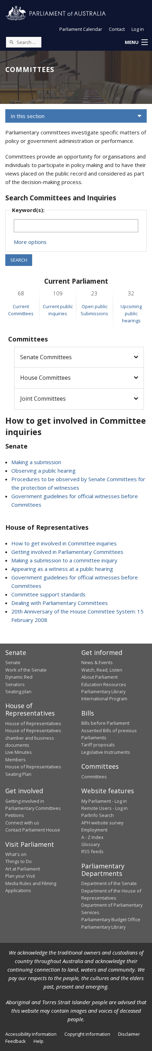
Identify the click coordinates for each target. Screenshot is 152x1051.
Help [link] (38, 1041)
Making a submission (36, 462)
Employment (94, 830)
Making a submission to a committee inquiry (64, 560)
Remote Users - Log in (104, 808)
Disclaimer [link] (129, 1034)
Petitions (14, 815)
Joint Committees (43, 398)
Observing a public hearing (43, 470)
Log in (137, 29)
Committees (94, 776)
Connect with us (22, 822)
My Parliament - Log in (104, 801)
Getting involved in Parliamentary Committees (67, 551)
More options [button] (30, 241)
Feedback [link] (15, 1041)
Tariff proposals (98, 744)
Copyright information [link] (87, 1034)
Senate (13, 662)
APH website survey (102, 822)
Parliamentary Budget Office (110, 919)
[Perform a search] (11, 42)
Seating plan (18, 691)
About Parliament (99, 677)
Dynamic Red (19, 677)
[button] (136, 43)
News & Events (97, 662)
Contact (117, 29)
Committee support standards (48, 594)
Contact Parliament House (32, 830)
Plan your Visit (20, 876)
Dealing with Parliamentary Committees (59, 602)
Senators (15, 684)
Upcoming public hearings (131, 313)
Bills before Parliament (105, 723)
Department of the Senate (109, 883)
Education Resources (103, 684)
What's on (16, 854)
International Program (104, 698)
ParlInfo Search (97, 815)
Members (15, 759)
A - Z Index (92, 837)
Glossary (90, 844)
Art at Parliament (22, 869)
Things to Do (18, 861)
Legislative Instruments (105, 752)
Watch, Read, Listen (101, 670)
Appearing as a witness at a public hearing (62, 568)
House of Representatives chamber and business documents (33, 737)
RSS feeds (92, 851)
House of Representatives (33, 723)
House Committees (45, 378)
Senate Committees (46, 357)
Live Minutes (18, 752)
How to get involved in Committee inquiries (64, 543)
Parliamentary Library (103, 691)
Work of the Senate (26, 670)
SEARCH (18, 260)
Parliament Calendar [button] (80, 29)
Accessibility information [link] (31, 1034)
